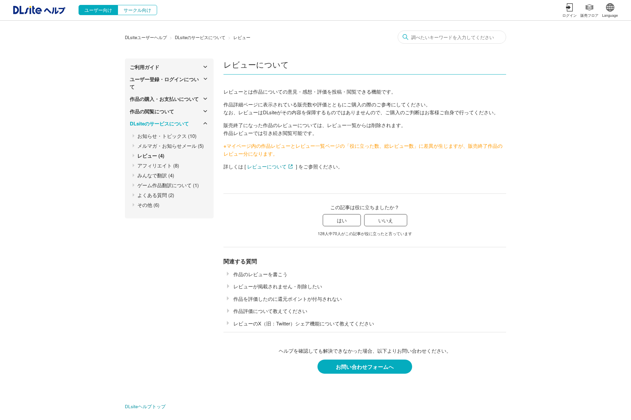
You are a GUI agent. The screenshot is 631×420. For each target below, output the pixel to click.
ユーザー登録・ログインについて (164, 83)
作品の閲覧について (152, 111)
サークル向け (137, 10)
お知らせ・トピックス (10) (167, 135)
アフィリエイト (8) (158, 165)
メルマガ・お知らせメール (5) (170, 145)
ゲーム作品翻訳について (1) (168, 185)
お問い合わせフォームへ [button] (365, 366)
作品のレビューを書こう (260, 274)
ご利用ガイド (144, 67)
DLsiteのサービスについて (200, 37)
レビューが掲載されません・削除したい (277, 286)
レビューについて (267, 166)
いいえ (385, 220)
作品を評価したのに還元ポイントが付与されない (287, 298)
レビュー (241, 37)
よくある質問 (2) (155, 194)
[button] (569, 10)
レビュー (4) (150, 155)
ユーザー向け (98, 10)
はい (342, 220)
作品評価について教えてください (270, 310)
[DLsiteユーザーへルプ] (39, 12)
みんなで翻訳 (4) (155, 175)
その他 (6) (148, 204)
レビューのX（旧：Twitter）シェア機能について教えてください (303, 323)
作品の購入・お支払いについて (164, 98)
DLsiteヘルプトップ (145, 406)
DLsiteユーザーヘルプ (146, 37)
